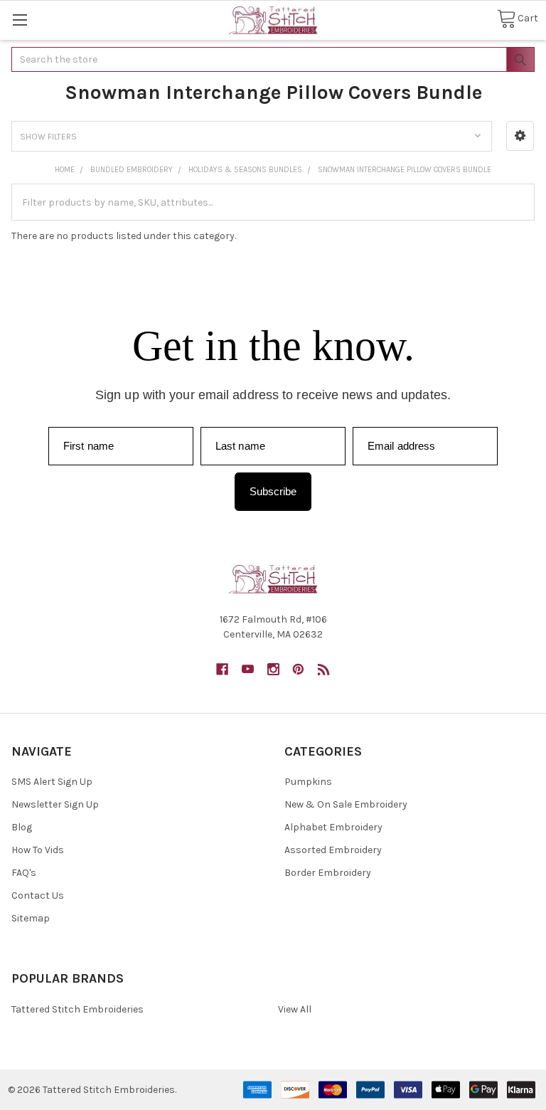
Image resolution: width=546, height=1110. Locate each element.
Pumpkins (308, 782)
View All (294, 1009)
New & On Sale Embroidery (345, 804)
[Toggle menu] (19, 19)
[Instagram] (273, 669)
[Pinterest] (298, 669)
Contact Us (37, 895)
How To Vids (37, 850)
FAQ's (23, 873)
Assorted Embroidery (333, 850)
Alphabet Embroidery (333, 827)
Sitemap (30, 918)
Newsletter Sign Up (55, 804)
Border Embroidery (327, 873)
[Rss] (324, 669)
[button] (520, 136)
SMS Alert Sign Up (51, 782)
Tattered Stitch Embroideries (77, 1009)
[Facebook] (222, 669)
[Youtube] (248, 669)
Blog (21, 827)
